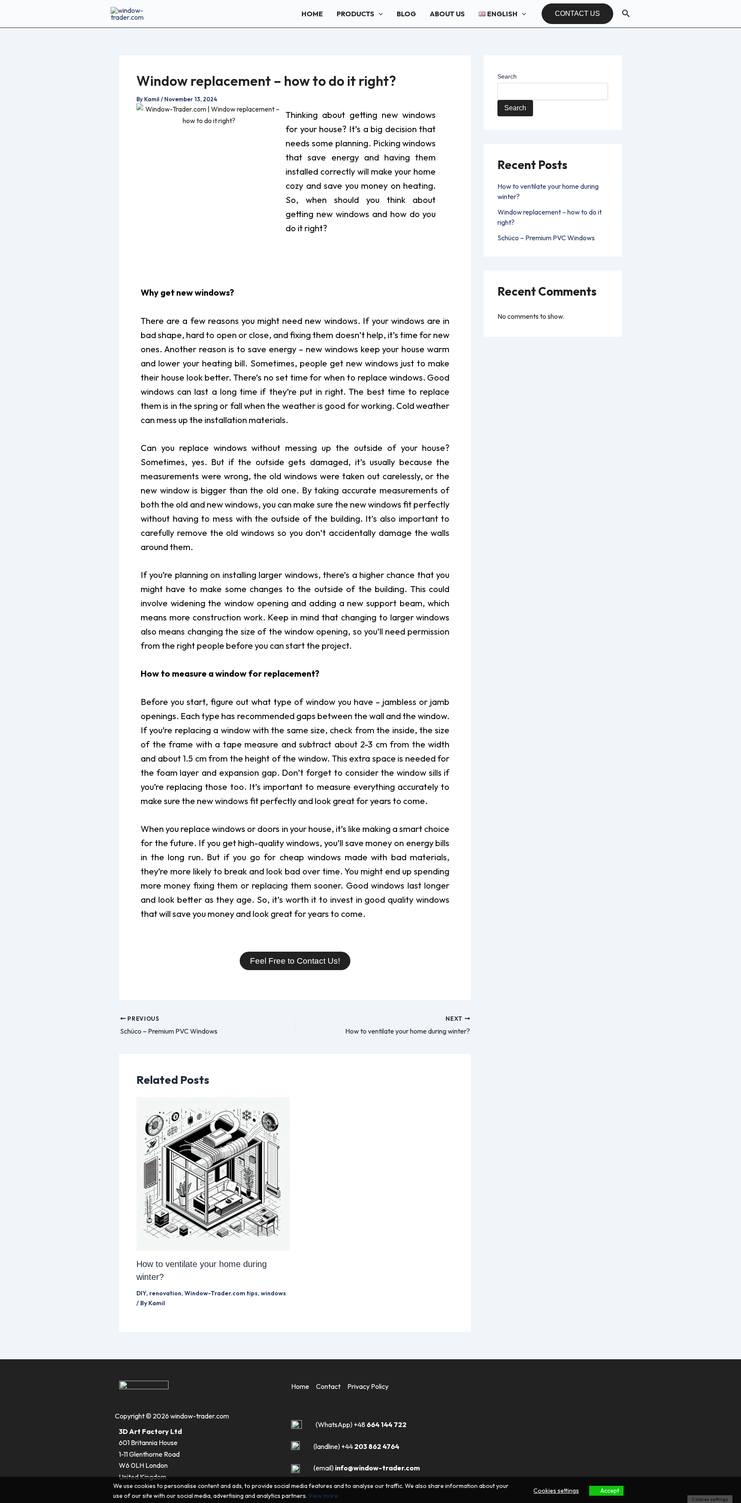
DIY (141, 1293)
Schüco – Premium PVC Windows (546, 237)
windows (273, 1293)
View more (323, 1496)
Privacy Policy (368, 1386)
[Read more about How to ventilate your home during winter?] (213, 1173)
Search (507, 76)
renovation (165, 1293)
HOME (312, 13)
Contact (328, 1386)
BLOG (406, 13)
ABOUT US (447, 13)
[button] (378, 13)
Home (300, 1386)
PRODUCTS (355, 13)
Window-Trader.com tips (221, 1293)
